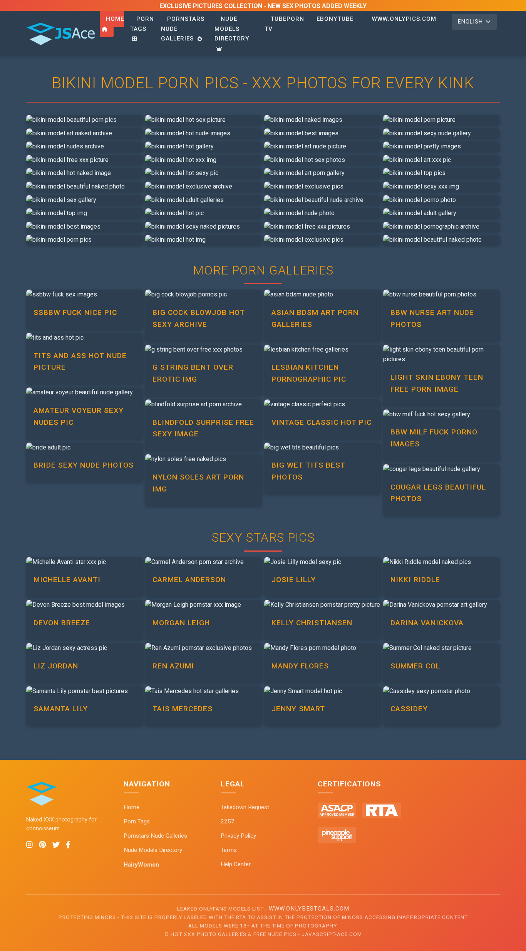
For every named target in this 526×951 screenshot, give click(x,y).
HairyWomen (141, 864)
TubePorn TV (284, 23)
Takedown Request (245, 807)
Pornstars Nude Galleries (155, 835)
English (470, 22)
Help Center (236, 864)
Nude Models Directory (232, 28)
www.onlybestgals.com (309, 908)
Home (115, 18)
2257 (228, 821)
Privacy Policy (238, 835)
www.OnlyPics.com (404, 18)
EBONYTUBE (335, 18)
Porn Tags (142, 23)
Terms (229, 850)
